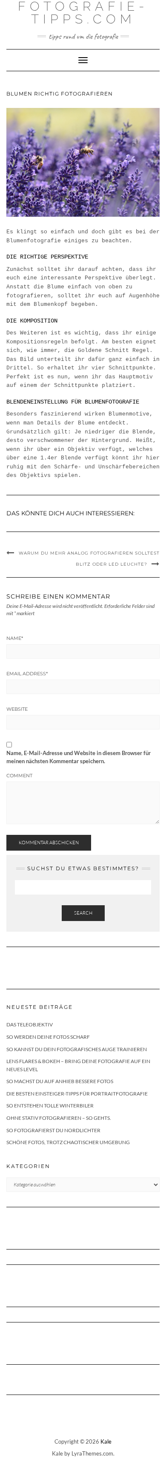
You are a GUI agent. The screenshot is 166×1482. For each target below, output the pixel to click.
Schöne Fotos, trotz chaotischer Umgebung (68, 1142)
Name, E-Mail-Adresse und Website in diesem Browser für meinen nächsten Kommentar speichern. (78, 757)
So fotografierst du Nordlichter (53, 1130)
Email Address (27, 674)
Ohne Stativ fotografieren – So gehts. (58, 1118)
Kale (106, 1441)
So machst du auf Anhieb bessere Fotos (59, 1081)
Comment (19, 776)
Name (14, 638)
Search (83, 913)
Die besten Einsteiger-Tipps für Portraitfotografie (77, 1093)
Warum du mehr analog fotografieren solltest (89, 553)
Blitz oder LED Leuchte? (111, 564)
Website (17, 709)
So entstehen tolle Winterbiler (50, 1105)
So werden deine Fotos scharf (48, 1037)
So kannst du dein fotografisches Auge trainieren (76, 1049)
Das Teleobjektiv (29, 1024)
